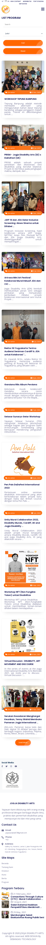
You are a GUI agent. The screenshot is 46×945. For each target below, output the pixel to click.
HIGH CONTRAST (15, 1)
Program (5, 882)
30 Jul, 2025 (37, 148)
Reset (23, 51)
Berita (4, 878)
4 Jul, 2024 (37, 342)
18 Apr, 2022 (36, 585)
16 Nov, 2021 (36, 654)
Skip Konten (23, 3)
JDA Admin (11, 92)
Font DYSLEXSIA (38, 1)
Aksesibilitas (27, 1)
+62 (6, 839)
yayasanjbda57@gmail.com (16, 833)
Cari (23, 43)
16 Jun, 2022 (36, 478)
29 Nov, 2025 (36, 92)
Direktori (5, 871)
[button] (42, 9)
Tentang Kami (7, 867)
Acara (4, 874)
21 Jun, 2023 (36, 410)
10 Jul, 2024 (37, 271)
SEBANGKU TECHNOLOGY (23, 939)
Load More (23, 742)
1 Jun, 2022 (37, 513)
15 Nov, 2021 (36, 710)
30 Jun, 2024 (36, 378)
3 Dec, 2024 (36, 213)
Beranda (5, 863)
